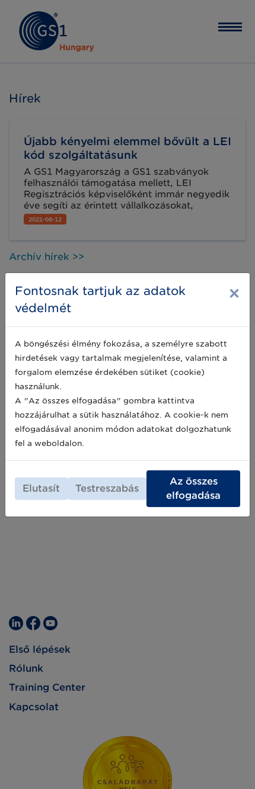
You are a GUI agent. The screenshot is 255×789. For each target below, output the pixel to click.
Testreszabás (107, 488)
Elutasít (41, 488)
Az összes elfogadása (193, 488)
